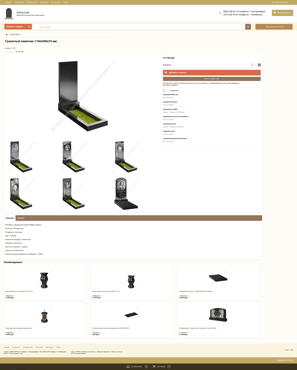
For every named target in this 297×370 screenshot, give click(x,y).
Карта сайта (56, 2)
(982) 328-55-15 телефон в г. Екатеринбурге (244, 11)
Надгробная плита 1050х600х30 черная (195, 291)
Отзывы (20, 218)
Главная (8, 2)
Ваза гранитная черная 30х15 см (19, 291)
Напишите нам (31, 2)
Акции (65, 2)
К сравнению (174, 90)
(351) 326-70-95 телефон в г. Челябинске (243, 14)
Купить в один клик (211, 79)
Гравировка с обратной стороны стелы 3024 (197, 328)
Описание (9, 218)
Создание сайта (281, 360)
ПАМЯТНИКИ (14, 34)
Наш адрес (44, 2)
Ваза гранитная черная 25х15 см (106, 291)
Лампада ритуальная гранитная (18, 328)
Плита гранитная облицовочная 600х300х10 (110, 328)
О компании (19, 2)
